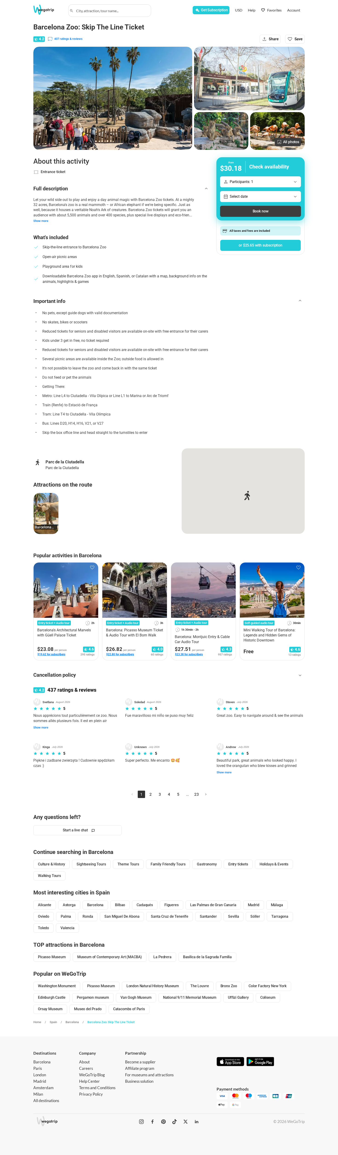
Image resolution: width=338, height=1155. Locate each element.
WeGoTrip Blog (92, 1074)
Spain (53, 1022)
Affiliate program (139, 1068)
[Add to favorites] (92, 567)
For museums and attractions (149, 1074)
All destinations (46, 1100)
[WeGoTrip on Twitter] (185, 1121)
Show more (40, 221)
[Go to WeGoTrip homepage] (47, 10)
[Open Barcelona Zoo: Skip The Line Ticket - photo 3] (221, 131)
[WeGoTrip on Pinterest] (163, 1121)
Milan (38, 1094)
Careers (86, 1068)
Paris (37, 1068)
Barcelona (72, 1022)
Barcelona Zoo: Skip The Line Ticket (111, 1022)
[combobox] (112, 11)
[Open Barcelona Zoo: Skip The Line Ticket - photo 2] (249, 78)
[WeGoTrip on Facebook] (152, 1121)
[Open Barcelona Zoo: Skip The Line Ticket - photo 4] (277, 131)
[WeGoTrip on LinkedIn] (196, 1121)
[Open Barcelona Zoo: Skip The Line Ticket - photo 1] (112, 98)
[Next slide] (296, 611)
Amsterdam (43, 1087)
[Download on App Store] (230, 1062)
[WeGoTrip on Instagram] (141, 1121)
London (39, 1074)
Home (37, 1022)
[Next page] (206, 794)
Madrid (39, 1081)
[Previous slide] (41, 611)
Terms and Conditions (97, 1087)
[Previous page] (132, 794)
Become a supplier (140, 1061)
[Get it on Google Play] (260, 1062)
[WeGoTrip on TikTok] (174, 1121)
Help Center (89, 1081)
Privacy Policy (91, 1094)
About (84, 1061)
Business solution (139, 1081)
